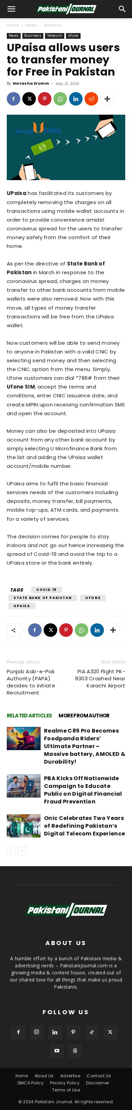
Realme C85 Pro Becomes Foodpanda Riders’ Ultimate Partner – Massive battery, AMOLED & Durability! (84, 746)
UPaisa (22, 605)
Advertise (70, 1076)
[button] (122, 9)
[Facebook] (13, 99)
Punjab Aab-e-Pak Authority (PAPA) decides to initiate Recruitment (31, 682)
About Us (44, 1076)
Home (13, 25)
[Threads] (75, 1051)
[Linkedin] (76, 99)
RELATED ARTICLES (29, 715)
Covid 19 (46, 589)
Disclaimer (97, 1083)
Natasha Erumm (31, 83)
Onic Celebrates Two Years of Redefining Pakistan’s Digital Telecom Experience (84, 825)
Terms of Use (66, 1090)
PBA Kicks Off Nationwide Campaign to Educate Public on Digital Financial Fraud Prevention (83, 789)
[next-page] (22, 851)
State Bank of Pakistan (43, 597)
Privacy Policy (64, 1083)
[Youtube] (57, 1051)
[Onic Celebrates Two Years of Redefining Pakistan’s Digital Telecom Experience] (24, 825)
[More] (107, 99)
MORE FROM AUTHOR (84, 715)
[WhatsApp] (60, 99)
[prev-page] (11, 851)
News (31, 25)
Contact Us (99, 1076)
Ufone (73, 35)
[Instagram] (37, 1032)
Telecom (54, 35)
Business (53, 25)
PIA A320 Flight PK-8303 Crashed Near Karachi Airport (100, 678)
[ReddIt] (91, 99)
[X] (29, 99)
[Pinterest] (44, 99)
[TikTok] (91, 1032)
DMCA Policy (31, 1083)
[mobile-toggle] (11, 9)
